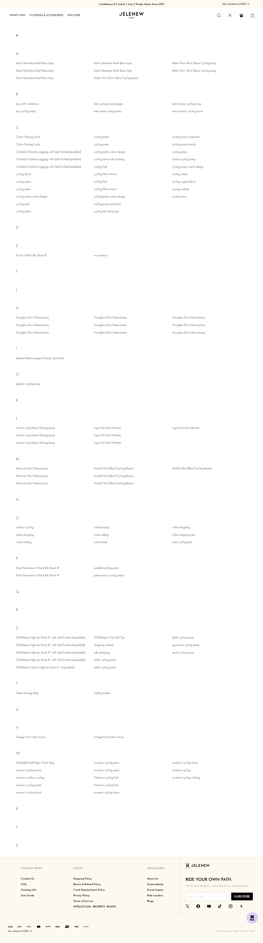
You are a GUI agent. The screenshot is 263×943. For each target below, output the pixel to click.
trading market (102, 693)
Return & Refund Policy (87, 884)
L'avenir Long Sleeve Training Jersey (35, 428)
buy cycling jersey (26, 111)
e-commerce (100, 255)
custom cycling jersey (183, 159)
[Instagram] (230, 906)
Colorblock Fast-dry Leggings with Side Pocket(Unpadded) (48, 152)
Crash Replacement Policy (89, 889)
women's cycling (181, 770)
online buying (101, 527)
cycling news (179, 196)
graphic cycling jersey (28, 384)
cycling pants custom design (31, 196)
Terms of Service (83, 900)
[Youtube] (209, 906)
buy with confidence (27, 104)
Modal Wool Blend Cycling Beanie (114, 468)
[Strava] (241, 906)
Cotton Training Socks (28, 137)
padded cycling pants (106, 568)
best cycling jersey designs (108, 104)
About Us (152, 878)
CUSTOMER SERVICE (31, 868)
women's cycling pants (28, 785)
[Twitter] (187, 906)
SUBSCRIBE (242, 896)
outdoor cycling (25, 527)
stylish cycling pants (105, 660)
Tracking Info (28, 889)
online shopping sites (183, 535)
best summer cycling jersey (186, 104)
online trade (100, 542)
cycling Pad (100, 166)
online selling (101, 535)
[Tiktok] (220, 906)
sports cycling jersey (183, 652)
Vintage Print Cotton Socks (30, 737)
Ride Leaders (155, 895)
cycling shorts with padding (109, 159)
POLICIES (78, 868)
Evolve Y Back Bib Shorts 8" (31, 255)
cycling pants (23, 181)
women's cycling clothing (186, 777)
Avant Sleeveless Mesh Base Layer (35, 63)
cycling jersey (179, 152)
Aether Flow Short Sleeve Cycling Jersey (116, 78)
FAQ (23, 884)
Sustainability (155, 884)
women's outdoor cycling (30, 777)
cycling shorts (23, 174)
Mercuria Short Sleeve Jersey (32, 468)
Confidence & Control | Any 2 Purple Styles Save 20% (131, 4)
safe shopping (102, 652)
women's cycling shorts (28, 770)
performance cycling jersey (109, 575)
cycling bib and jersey (106, 211)
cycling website (180, 189)
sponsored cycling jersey (185, 645)
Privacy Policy (81, 895)
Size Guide (27, 895)
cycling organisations (184, 181)
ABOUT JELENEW (155, 868)
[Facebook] (198, 906)
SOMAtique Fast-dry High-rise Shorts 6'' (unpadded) (45, 667)
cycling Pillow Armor (105, 174)
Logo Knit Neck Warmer (107, 428)
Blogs (150, 900)
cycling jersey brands (183, 144)
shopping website (104, 645)
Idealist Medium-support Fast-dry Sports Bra (40, 358)
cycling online (180, 174)
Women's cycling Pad (106, 777)
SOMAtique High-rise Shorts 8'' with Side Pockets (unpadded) (50, 637)
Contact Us (27, 878)
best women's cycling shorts (187, 111)
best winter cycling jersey (107, 111)
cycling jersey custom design (188, 166)
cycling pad (22, 204)
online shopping (25, 535)
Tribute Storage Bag (27, 693)
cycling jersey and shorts (107, 204)
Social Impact (155, 889)
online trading (23, 542)
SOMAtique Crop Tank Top (109, 637)
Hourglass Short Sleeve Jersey (32, 317)
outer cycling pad (182, 542)
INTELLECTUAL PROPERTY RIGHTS (94, 906)
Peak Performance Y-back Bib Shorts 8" (37, 568)
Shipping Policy (82, 878)
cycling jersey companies (186, 137)
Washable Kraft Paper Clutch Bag (35, 762)
